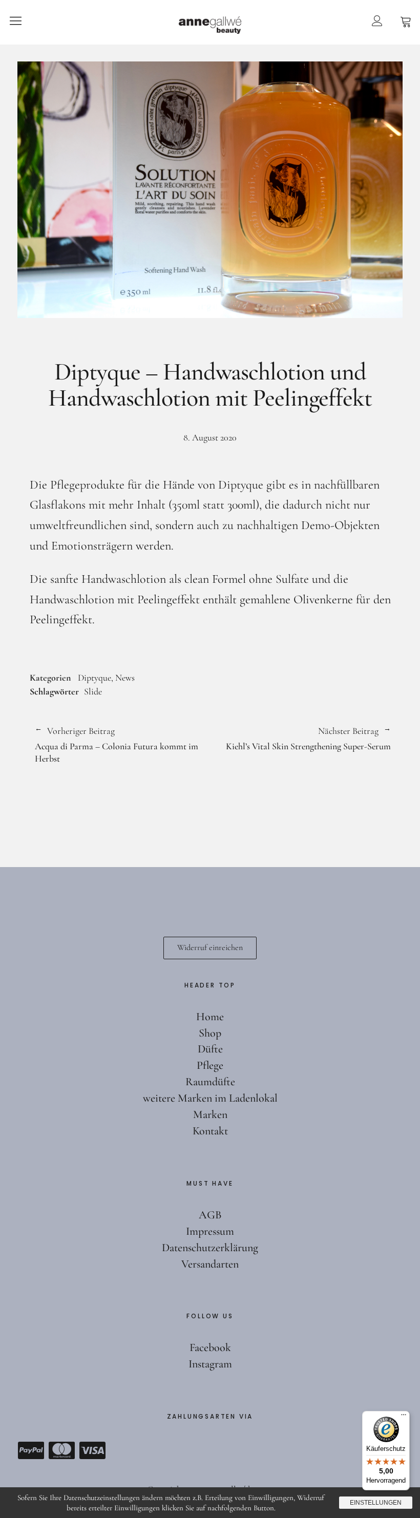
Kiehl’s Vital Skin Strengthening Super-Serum (300, 739)
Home (210, 1016)
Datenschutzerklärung (210, 1247)
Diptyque (94, 677)
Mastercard (61, 1450)
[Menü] (403, 1417)
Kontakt (210, 1130)
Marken (210, 1114)
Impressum (210, 1231)
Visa (92, 1450)
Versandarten (210, 1264)
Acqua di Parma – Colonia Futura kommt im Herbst (116, 745)
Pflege (210, 1065)
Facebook (210, 1347)
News (125, 677)
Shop (210, 1033)
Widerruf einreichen (210, 947)
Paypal (30, 1450)
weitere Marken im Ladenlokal (210, 1098)
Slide (93, 691)
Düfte (210, 1049)
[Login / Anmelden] (377, 20)
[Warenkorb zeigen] (405, 20)
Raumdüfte (210, 1081)
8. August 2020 (210, 437)
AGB (210, 1214)
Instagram (210, 1364)
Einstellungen (376, 1502)
